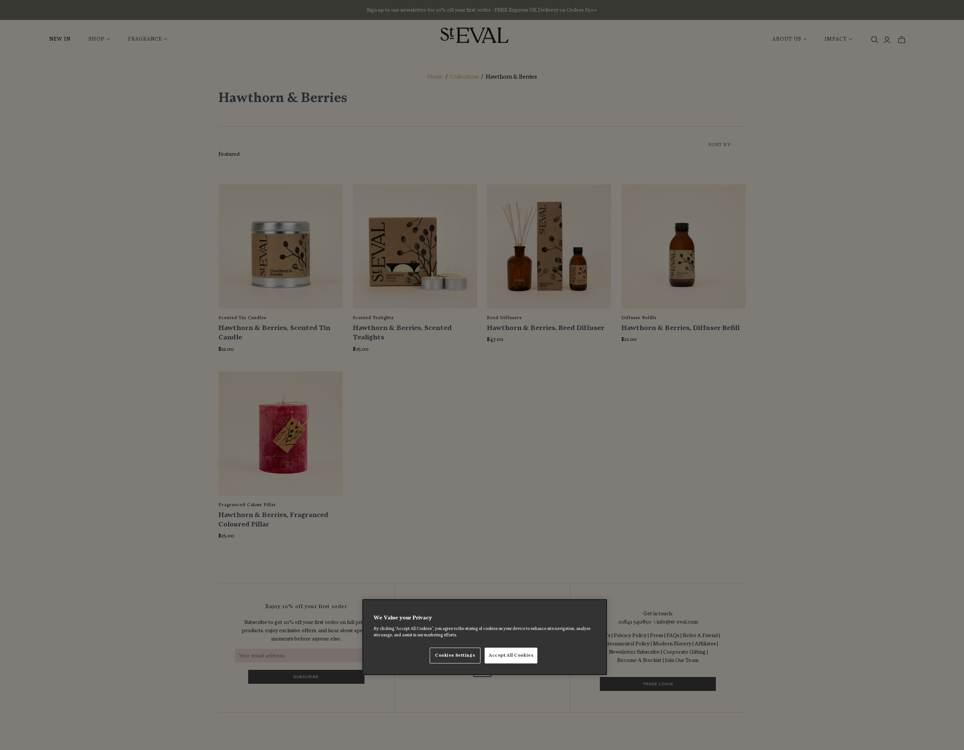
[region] (484, 637)
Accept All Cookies (511, 655)
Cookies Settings (455, 655)
